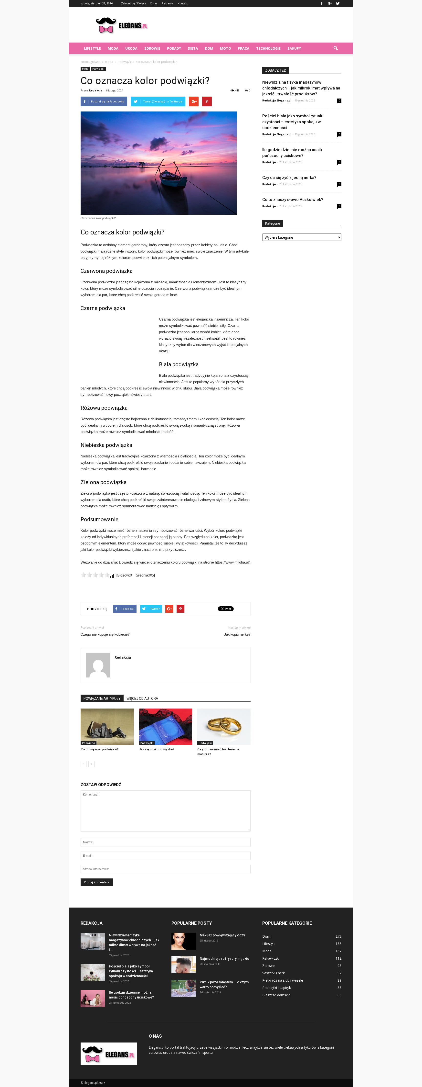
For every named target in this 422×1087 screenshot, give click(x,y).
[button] (335, 48)
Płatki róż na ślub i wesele (282, 980)
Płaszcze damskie (276, 995)
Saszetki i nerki (273, 973)
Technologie (268, 48)
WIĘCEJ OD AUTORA (142, 698)
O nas (153, 3)
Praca (243, 48)
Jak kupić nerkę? (237, 634)
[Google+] (329, 3)
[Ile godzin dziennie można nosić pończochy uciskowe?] (93, 998)
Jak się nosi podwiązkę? (156, 749)
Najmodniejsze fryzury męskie (224, 959)
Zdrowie (152, 48)
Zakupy (294, 48)
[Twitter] (337, 3)
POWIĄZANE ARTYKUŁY (102, 698)
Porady (174, 48)
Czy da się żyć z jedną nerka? (289, 177)
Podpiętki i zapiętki (277, 987)
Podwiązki (98, 68)
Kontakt (183, 3)
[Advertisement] (252, 25)
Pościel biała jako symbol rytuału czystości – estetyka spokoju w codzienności (292, 121)
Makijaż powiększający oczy (222, 935)
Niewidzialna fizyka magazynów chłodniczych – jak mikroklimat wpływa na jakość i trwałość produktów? (301, 88)
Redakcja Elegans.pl (276, 100)
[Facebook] (321, 3)
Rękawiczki (270, 958)
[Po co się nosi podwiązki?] (107, 727)
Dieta (193, 48)
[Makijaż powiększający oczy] (183, 941)
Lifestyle (92, 48)
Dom (209, 48)
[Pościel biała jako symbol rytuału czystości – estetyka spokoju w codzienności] (93, 972)
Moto (225, 48)
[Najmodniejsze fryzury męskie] (183, 964)
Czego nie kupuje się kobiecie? (105, 634)
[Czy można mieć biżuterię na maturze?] (224, 727)
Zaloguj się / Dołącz (133, 3)
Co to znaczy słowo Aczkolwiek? (292, 199)
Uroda (131, 48)
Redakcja (96, 90)
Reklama (167, 3)
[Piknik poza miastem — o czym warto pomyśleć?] (183, 988)
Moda (113, 48)
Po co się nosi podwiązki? (99, 749)
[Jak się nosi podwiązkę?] (165, 727)
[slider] (95, 575)
